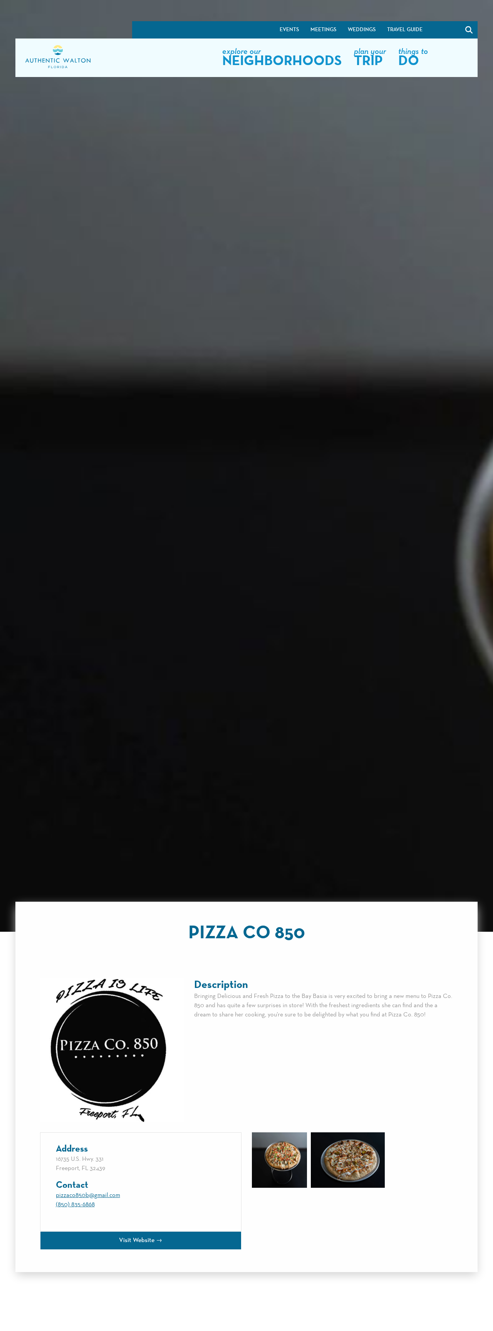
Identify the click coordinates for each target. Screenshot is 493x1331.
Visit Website (136, 1240)
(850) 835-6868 (75, 1205)
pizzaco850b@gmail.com (88, 1195)
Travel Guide (405, 29)
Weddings (362, 29)
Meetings (323, 29)
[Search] (449, 29)
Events (289, 29)
